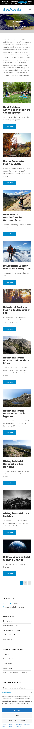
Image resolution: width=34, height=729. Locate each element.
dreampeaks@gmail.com (14, 607)
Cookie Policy (4, 725)
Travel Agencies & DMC (10, 625)
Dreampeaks (7, 621)
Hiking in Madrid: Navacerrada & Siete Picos (16, 360)
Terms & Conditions (9, 659)
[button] (31, 692)
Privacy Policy (11, 725)
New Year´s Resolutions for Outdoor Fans (13, 217)
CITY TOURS (22, 2)
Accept (17, 710)
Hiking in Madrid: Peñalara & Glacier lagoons (15, 413)
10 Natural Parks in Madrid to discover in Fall (16, 310)
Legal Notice (7, 654)
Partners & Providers (10, 635)
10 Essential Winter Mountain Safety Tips (17, 267)
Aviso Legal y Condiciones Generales (23, 725)
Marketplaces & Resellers (11, 630)
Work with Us (7, 639)
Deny (17, 715)
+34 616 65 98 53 (18, 604)
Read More (9, 126)
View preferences (17, 721)
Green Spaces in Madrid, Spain (13, 162)
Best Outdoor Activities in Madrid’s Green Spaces (16, 110)
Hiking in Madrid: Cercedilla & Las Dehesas (14, 464)
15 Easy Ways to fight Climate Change (16, 558)
